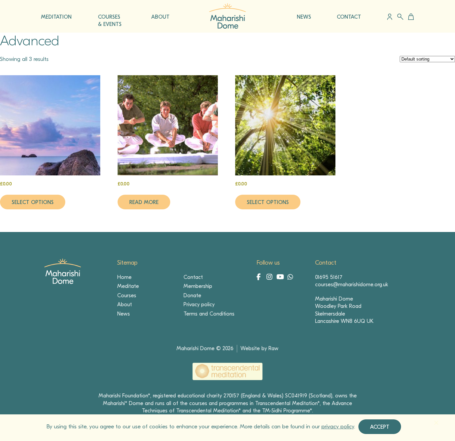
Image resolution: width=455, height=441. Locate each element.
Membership (198, 286)
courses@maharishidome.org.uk (351, 285)
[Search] (400, 17)
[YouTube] (280, 278)
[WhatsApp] (290, 278)
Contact (193, 277)
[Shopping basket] (410, 16)
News (123, 314)
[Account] (390, 16)
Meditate (128, 286)
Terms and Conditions (209, 314)
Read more (144, 202)
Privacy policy (199, 305)
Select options (33, 202)
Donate (192, 296)
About (124, 305)
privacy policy (337, 426)
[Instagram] (270, 278)
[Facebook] (260, 278)
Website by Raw (259, 348)
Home (124, 277)
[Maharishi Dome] (227, 27)
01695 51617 (328, 277)
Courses (126, 296)
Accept (379, 427)
